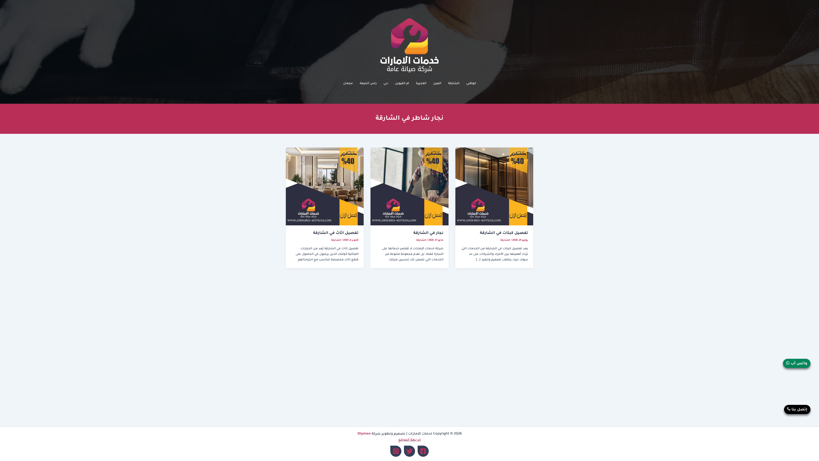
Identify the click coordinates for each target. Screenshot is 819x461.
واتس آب (798, 364)
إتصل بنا (798, 410)
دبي (385, 83)
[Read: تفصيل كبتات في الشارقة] (494, 186)
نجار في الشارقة (428, 233)
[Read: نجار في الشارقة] (409, 186)
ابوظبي (471, 83)
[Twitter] (409, 451)
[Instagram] (395, 451)
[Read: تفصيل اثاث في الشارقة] (325, 186)
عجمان (348, 83)
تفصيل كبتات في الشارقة (504, 233)
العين (437, 83)
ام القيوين (402, 83)
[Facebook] (423, 451)
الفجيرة (421, 83)
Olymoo (364, 434)
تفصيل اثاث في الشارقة (336, 233)
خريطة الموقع (409, 440)
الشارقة (453, 83)
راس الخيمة (368, 83)
